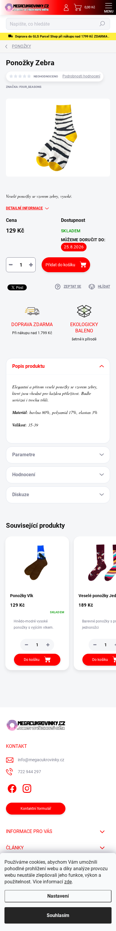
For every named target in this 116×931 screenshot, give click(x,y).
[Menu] (108, 7)
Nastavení (58, 896)
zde (68, 882)
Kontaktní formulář (36, 809)
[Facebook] (11, 787)
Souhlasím (58, 915)
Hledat (102, 24)
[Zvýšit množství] (48, 645)
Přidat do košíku (60, 264)
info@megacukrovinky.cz (41, 759)
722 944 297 (29, 771)
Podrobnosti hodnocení (81, 76)
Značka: (23, 86)
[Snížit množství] (26, 645)
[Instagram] (26, 787)
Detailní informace (24, 208)
